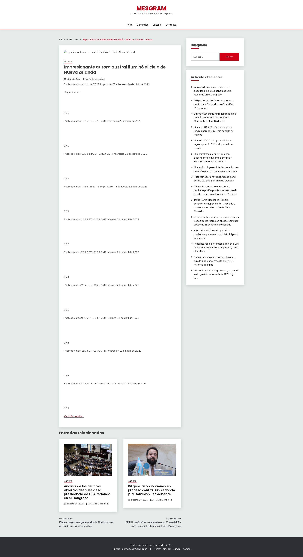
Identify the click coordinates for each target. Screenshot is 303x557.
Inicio (130, 24)
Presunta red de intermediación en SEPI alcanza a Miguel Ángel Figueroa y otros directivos (216, 247)
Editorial (156, 24)
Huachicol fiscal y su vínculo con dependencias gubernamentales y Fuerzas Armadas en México (213, 157)
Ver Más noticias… (74, 416)
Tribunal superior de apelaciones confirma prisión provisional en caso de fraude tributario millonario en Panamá (215, 190)
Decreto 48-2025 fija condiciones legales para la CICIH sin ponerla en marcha (214, 130)
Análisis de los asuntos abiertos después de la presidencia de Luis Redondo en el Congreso (87, 492)
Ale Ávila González (95, 78)
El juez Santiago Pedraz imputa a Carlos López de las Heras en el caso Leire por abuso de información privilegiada (216, 220)
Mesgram (151, 8)
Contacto (171, 24)
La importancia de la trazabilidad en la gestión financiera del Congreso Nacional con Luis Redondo (215, 117)
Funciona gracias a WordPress (130, 548)
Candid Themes (181, 548)
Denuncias (143, 24)
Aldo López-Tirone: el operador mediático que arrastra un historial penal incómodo (216, 234)
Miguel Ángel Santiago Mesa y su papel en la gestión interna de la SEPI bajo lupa (216, 274)
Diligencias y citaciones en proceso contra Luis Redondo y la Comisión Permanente (151, 490)
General (68, 60)
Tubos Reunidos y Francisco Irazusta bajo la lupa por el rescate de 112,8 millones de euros (214, 260)
